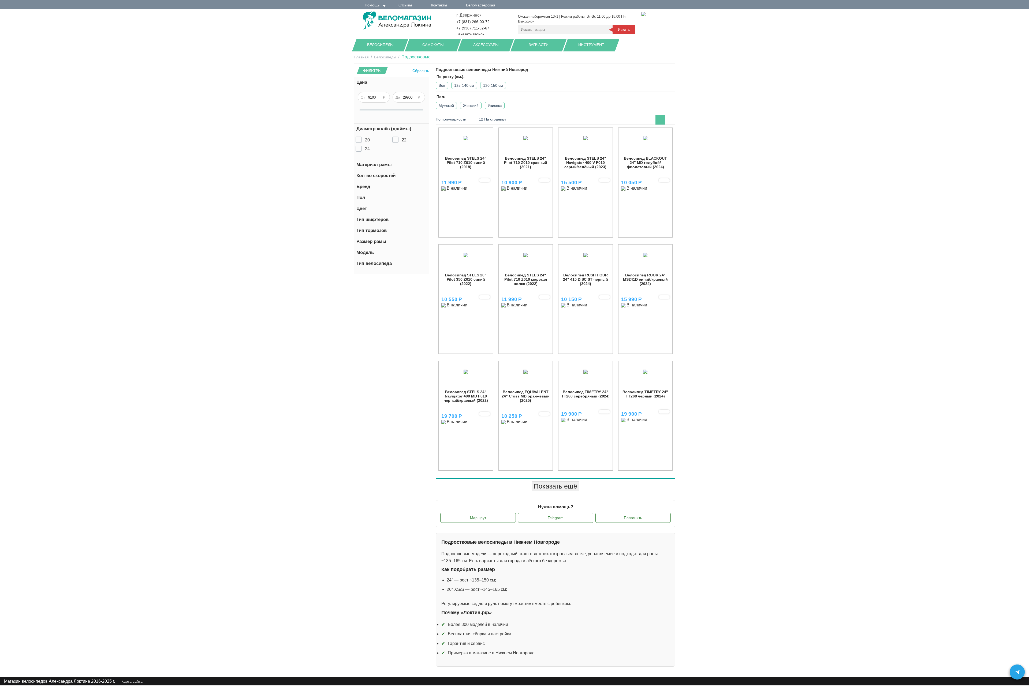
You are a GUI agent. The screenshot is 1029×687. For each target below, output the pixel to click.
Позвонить (633, 518)
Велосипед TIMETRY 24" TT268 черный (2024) (645, 394)
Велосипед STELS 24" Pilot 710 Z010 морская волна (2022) (525, 279)
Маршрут (478, 518)
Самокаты (432, 45)
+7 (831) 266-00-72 (473, 22)
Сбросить (420, 71)
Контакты (439, 5)
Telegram (556, 518)
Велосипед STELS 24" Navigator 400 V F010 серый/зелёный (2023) (585, 162)
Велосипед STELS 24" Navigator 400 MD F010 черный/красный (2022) (466, 396)
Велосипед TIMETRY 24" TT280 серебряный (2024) (585, 394)
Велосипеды (380, 45)
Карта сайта (132, 681)
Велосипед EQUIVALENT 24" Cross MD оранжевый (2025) (526, 396)
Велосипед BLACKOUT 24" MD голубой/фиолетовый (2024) (645, 162)
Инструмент (591, 45)
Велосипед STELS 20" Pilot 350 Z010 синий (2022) (465, 279)
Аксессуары (485, 45)
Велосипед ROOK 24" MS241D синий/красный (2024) (645, 279)
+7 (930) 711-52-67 (472, 28)
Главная (361, 57)
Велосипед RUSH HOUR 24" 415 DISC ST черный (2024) (585, 279)
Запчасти (539, 45)
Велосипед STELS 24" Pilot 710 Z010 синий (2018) (465, 162)
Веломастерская (480, 5)
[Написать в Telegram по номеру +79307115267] (1017, 672)
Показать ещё (555, 486)
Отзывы (405, 5)
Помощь (372, 5)
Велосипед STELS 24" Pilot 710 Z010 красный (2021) (525, 162)
